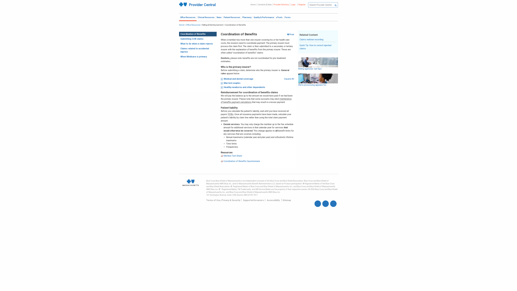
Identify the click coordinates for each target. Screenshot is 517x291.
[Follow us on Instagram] (325, 204)
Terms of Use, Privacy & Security (223, 200)
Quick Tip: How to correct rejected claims (315, 47)
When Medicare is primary (193, 56)
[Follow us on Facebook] (318, 204)
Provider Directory (281, 5)
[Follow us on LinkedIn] (333, 204)
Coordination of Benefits (193, 34)
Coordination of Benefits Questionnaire (241, 161)
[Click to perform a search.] (335, 5)
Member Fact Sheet (232, 156)
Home (253, 5)
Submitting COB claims (191, 39)
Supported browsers (253, 200)
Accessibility (273, 200)
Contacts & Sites (265, 5)
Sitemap (287, 200)
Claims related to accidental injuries (194, 50)
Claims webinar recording (311, 39)
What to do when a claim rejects (196, 43)
